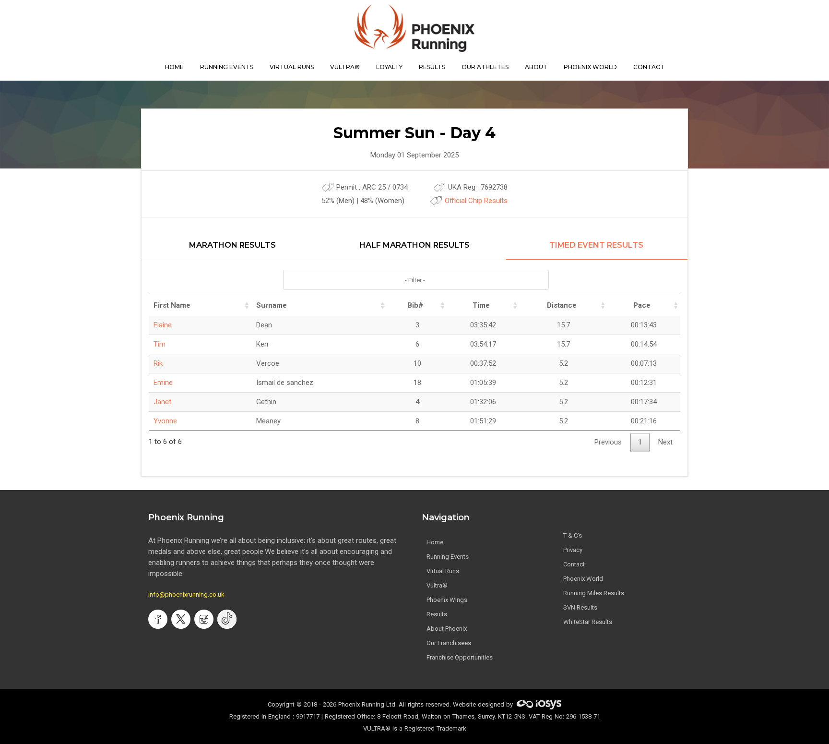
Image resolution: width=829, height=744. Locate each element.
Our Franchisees (448, 643)
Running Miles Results (593, 593)
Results (436, 614)
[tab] (232, 250)
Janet (162, 401)
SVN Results (580, 607)
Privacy (572, 549)
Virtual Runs (442, 571)
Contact (574, 564)
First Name (172, 305)
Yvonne (165, 421)
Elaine (163, 325)
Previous (608, 442)
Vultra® (345, 67)
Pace (642, 305)
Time (481, 305)
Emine (163, 382)
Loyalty (389, 67)
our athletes (485, 67)
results (432, 67)
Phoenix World (590, 67)
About (536, 67)
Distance (562, 305)
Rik (158, 363)
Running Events (226, 67)
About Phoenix (446, 628)
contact (648, 67)
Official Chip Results (476, 200)
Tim (160, 344)
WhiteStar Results (587, 621)
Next (665, 442)
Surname (271, 305)
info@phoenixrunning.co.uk (186, 594)
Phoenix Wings (446, 599)
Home (434, 542)
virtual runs (292, 67)
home (174, 67)
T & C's (572, 535)
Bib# (415, 305)
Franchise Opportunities (459, 657)
